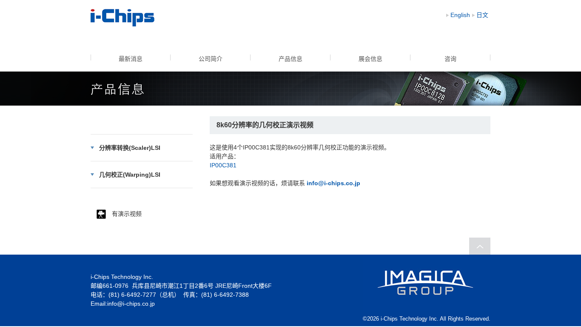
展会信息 (370, 58)
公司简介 (210, 58)
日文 (482, 14)
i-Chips (123, 17)
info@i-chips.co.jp (131, 303)
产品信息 (290, 58)
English (460, 14)
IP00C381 (223, 165)
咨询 (450, 58)
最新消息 (130, 58)
